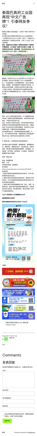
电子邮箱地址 (7, 398)
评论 (4, 370)
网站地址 (5, 406)
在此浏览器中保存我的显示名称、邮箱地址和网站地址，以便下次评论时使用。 (19, 415)
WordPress (31, 432)
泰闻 (3, 3)
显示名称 (5, 390)
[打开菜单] (34, 3)
